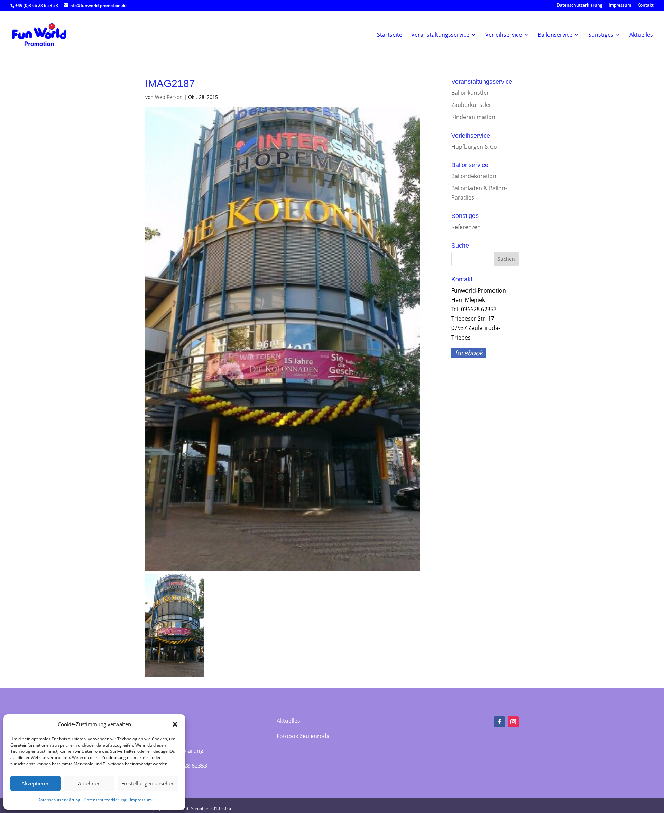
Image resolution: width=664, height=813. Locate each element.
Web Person (169, 97)
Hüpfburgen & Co (474, 146)
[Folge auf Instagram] (513, 721)
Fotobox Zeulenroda (303, 736)
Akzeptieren (35, 783)
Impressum (141, 800)
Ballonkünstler (470, 92)
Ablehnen (89, 783)
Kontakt (645, 5)
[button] (175, 724)
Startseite (389, 34)
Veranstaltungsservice (440, 34)
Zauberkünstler (471, 105)
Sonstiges (601, 34)
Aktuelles (641, 34)
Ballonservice (555, 34)
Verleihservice (503, 34)
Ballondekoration (473, 176)
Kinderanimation (473, 117)
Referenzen (466, 227)
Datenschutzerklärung (58, 800)
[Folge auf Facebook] (499, 721)
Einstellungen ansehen (148, 783)
